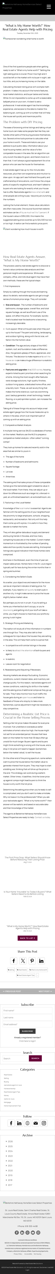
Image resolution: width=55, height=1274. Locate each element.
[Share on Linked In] (41, 960)
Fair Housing (37, 1254)
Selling (11, 970)
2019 (10, 1175)
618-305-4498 (31, 1226)
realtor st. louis (9, 1099)
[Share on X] (22, 960)
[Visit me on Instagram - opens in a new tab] (43, 1123)
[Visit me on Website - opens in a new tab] (27, 1123)
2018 (10, 1180)
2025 (10, 1146)
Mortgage (7, 1102)
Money (6, 1095)
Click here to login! (27, 1041)
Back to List (27, 938)
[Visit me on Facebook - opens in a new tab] (11, 1123)
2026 (10, 1141)
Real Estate (22, 970)
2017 (10, 1185)
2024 (10, 1151)
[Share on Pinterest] (32, 960)
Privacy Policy (18, 1254)
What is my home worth (39, 970)
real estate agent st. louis (13, 1085)
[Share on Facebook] (13, 960)
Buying (6, 1082)
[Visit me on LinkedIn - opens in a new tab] (19, 1123)
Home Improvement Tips (12, 1106)
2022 (10, 1160)
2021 (10, 1165)
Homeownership (9, 1088)
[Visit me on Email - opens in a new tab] (35, 1123)
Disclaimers (43, 1267)
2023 (10, 1156)
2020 (10, 1170)
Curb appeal (11, 329)
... (37, 975)
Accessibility (28, 1254)
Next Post (44, 991)
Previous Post (13, 991)
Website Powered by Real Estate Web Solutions (27, 1263)
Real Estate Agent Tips (26, 975)
